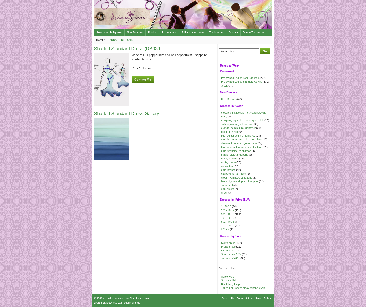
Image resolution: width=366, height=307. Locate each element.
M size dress (228, 246)
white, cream (228, 162)
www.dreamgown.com (116, 298)
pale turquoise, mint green (236, 150)
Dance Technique (253, 32)
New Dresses (135, 32)
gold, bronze (228, 170)
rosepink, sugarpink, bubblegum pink (242, 120)
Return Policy (263, 298)
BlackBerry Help (230, 284)
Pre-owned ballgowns (109, 32)
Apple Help (227, 276)
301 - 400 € (227, 214)
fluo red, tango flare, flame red (238, 135)
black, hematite (229, 158)
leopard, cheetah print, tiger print (239, 181)
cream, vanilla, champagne (236, 177)
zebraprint (227, 185)
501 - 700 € (227, 221)
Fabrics (152, 32)
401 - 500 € (227, 217)
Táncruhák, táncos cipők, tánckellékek (243, 288)
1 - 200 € (226, 206)
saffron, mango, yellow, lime (237, 124)
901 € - (225, 229)
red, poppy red (229, 131)
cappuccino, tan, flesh (233, 173)
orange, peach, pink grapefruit (238, 128)
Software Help (229, 280)
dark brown (227, 189)
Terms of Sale (245, 298)
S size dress (228, 242)
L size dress (228, 250)
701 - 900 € (227, 225)
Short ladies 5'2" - (231, 254)
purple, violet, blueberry (234, 154)
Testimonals (216, 32)
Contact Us (228, 298)
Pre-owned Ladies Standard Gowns (241, 81)
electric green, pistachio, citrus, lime (241, 139)
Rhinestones (169, 32)
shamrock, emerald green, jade (239, 143)
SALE (224, 85)
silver (224, 192)
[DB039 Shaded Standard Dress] (111, 104)
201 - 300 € (227, 210)
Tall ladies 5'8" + (230, 258)
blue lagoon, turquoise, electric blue (241, 147)
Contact (233, 32)
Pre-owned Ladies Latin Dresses (240, 78)
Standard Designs (120, 40)
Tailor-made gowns (193, 32)
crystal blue (227, 166)
